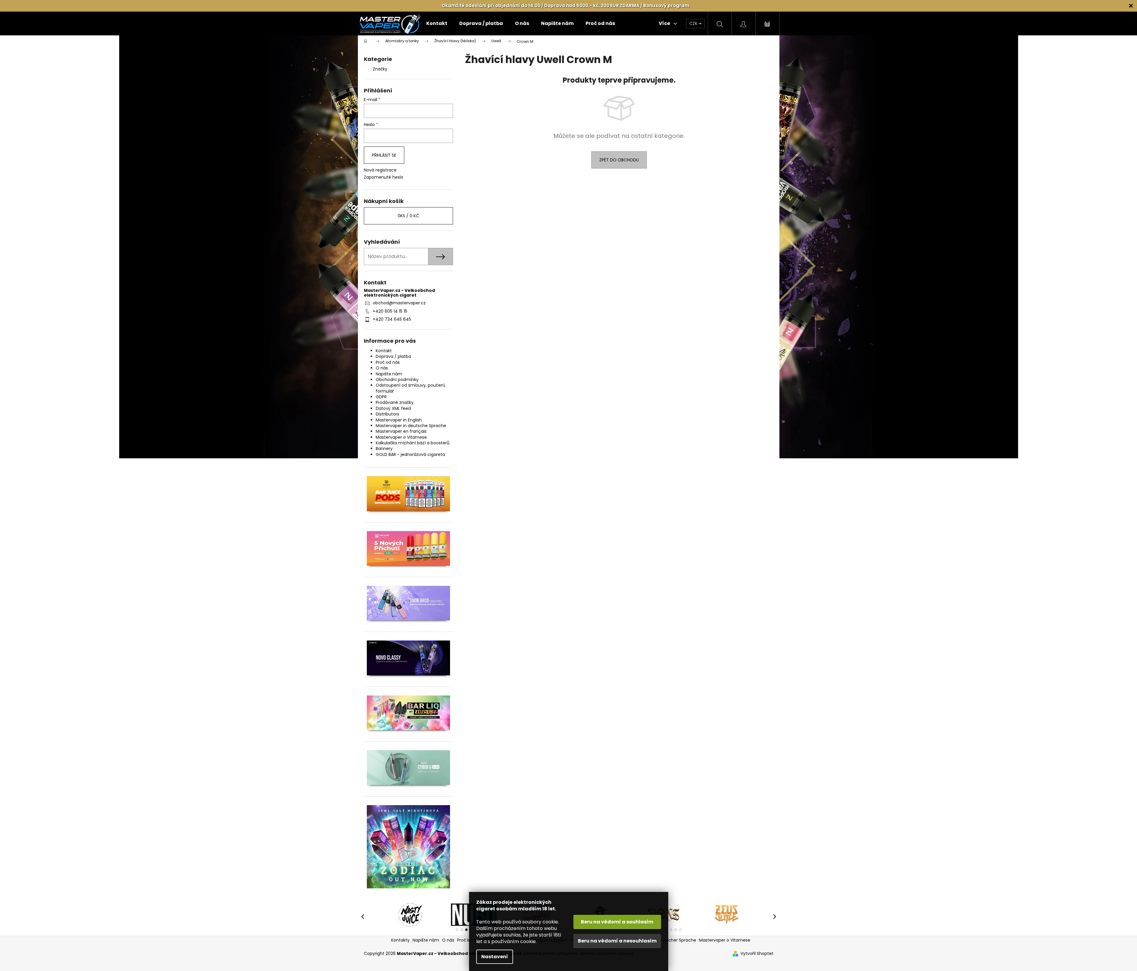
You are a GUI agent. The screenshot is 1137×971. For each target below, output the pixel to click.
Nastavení (494, 956)
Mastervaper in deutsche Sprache (411, 426)
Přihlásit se (384, 155)
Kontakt (384, 351)
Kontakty (400, 940)
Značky (380, 69)
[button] (457, 929)
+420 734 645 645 (392, 319)
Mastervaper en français (401, 431)
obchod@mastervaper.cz (399, 303)
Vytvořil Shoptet (756, 953)
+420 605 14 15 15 (390, 311)
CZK (694, 23)
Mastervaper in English (399, 420)
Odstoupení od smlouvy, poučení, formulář (411, 388)
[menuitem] (436, 23)
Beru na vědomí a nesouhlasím (617, 940)
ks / (408, 216)
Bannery (384, 448)
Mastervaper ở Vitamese (401, 437)
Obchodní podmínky (397, 380)
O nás (382, 368)
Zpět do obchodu (619, 160)
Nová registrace (380, 170)
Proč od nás (388, 362)
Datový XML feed (393, 408)
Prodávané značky (394, 402)
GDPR (381, 397)
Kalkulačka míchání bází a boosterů (412, 443)
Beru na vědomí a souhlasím (617, 921)
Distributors (387, 414)
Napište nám (389, 374)
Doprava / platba (393, 356)
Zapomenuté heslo (383, 177)
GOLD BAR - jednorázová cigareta (410, 454)
